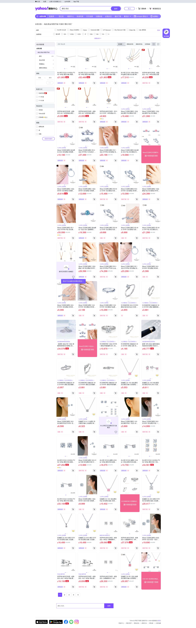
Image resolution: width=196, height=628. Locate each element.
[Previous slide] (57, 58)
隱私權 (151, 623)
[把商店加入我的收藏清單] (73, 277)
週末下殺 (118, 16)
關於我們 (129, 623)
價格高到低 (139, 44)
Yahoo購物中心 (46, 8)
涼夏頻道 (99, 16)
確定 (49, 83)
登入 (129, 8)
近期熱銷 (147, 44)
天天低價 (89, 16)
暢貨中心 (70, 16)
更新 (159, 620)
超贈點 (155, 16)
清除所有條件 (48, 139)
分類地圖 (158, 623)
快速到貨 (80, 16)
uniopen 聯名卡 (142, 16)
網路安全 (144, 623)
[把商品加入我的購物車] (73, 83)
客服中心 (121, 623)
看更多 (126, 16)
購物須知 (136, 623)
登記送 (61, 16)
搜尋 (108, 606)
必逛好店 (108, 16)
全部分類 (39, 48)
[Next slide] (74, 58)
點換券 (51, 16)
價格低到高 (130, 44)
